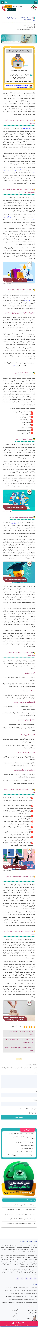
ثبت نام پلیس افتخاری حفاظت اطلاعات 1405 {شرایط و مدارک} (19, 1219)
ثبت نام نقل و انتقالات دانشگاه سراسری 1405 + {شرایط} (23, 1294)
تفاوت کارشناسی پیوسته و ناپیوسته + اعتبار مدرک (23, 1205)
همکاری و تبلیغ (15, 1310)
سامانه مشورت (15, 1316)
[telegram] (9, 2)
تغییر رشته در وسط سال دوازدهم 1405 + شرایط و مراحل (21, 1209)
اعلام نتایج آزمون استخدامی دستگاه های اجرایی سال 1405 (22, 1299)
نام (36, 1091)
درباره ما (35, 1316)
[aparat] (35, 1278)
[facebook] (17, 1278)
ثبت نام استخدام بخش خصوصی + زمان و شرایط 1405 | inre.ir (21, 1291)
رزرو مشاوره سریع (32, 1310)
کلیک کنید (15, 365)
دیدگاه (35, 1073)
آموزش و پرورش (16, 523)
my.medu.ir (27, 128)
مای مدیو (27, 300)
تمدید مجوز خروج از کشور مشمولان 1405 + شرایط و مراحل (20, 1214)
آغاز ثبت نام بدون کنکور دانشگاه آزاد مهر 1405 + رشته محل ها (21, 1288)
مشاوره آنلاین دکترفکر (31, 1319)
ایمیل (35, 1100)
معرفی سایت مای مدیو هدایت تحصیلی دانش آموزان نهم (21, 1134)
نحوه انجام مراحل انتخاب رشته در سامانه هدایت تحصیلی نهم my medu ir (19, 1138)
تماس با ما (16, 1313)
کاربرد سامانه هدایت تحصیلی (27, 1145)
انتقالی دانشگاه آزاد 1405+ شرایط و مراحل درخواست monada (21, 1296)
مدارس (25, 25)
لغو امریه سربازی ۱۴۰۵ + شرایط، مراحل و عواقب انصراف (21, 1223)
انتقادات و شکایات (32, 1313)
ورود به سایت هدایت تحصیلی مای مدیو (24, 1142)
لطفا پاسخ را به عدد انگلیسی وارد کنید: (28, 1109)
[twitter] (26, 1278)
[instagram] (6, 2)
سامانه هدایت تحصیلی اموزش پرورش (25, 1152)
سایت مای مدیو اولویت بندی (27, 1148)
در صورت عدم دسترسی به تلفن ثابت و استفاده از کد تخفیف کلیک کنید (17, 86)
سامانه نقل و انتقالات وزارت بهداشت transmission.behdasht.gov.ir (19, 1302)
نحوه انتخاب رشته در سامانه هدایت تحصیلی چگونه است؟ (20, 1155)
